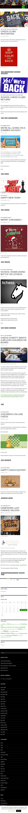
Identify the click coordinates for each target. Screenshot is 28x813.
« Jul (2, 615)
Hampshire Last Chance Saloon (10, 509)
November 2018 (4, 713)
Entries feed (3, 800)
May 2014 (3, 734)
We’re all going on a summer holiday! (13, 129)
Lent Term (24, 629)
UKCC (9, 505)
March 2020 (3, 701)
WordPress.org (4, 805)
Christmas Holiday (7, 217)
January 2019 (3, 708)
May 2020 (3, 696)
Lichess (4, 269)
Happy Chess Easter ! (13, 470)
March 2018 (3, 722)
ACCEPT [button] (18, 810)
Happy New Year (14, 629)
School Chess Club (7, 29)
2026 (1, 29)
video (18, 635)
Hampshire (5, 505)
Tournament (9, 635)
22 (21, 610)
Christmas (24, 624)
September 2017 (4, 729)
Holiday (10, 498)
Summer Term (4, 73)
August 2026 (3, 687)
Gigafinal (2, 629)
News (5, 631)
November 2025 (4, 694)
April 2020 (3, 699)
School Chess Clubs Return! (13, 98)
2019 (1, 467)
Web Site (21, 635)
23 (25, 610)
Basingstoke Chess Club (14, 624)
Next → (18, 579)
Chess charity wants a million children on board (14, 340)
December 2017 (4, 727)
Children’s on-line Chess (12, 415)
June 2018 (3, 717)
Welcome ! (3, 789)
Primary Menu (26, 6)
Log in (2, 798)
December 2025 (4, 692)
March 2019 (3, 706)
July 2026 (3, 689)
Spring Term (14, 29)
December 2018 (4, 710)
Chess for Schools (6, 7)
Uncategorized (8, 335)
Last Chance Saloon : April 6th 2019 (18, 565)
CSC (4, 335)
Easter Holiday (6, 467)
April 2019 (3, 703)
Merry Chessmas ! (11, 220)
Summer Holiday (6, 125)
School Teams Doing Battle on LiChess (13, 273)
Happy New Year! (10, 197)
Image (3, 512)
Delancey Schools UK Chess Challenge (13, 627)
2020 (1, 269)
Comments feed (4, 803)
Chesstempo (3, 591)
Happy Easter (4, 498)
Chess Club (5, 95)
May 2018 (3, 720)
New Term (3, 768)
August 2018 (3, 715)
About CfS (9, 678)
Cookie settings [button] (11, 810)
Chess (19, 624)
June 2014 (3, 732)
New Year (5, 195)
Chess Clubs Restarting (8, 32)
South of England (16, 633)
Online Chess (10, 269)
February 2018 (4, 725)
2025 (1, 217)
